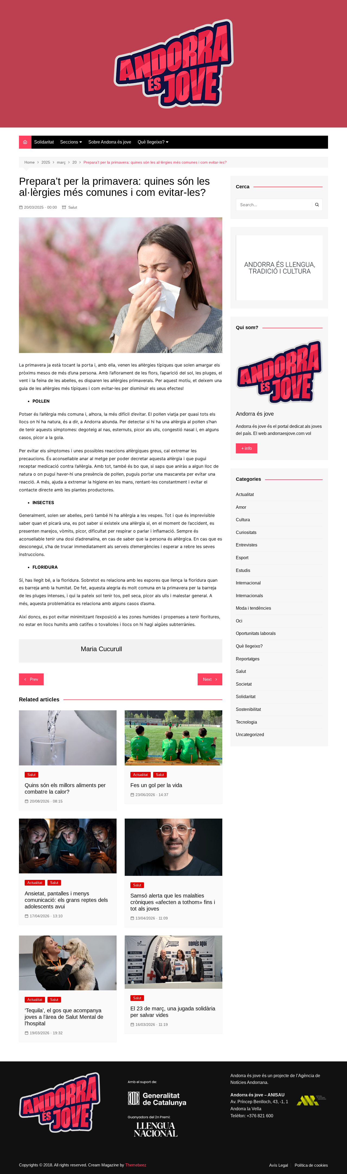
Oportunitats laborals (256, 633)
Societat (244, 684)
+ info (246, 448)
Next (207, 679)
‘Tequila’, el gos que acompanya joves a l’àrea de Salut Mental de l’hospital (64, 1016)
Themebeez (135, 1165)
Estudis (243, 570)
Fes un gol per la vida (156, 785)
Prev (34, 679)
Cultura (243, 519)
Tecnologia (246, 722)
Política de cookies (311, 1165)
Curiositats (246, 532)
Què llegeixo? (151, 142)
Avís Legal (278, 1165)
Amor (241, 507)
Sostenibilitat (248, 709)
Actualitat (140, 775)
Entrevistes (246, 545)
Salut (72, 207)
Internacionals (249, 595)
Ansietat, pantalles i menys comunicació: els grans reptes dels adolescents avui (66, 899)
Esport (242, 557)
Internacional (248, 583)
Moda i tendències (253, 608)
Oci (239, 621)
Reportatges (247, 659)
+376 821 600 (260, 1115)
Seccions (69, 142)
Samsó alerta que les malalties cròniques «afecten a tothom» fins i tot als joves (172, 902)
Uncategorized (250, 734)
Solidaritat (44, 142)
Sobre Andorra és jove (109, 142)
